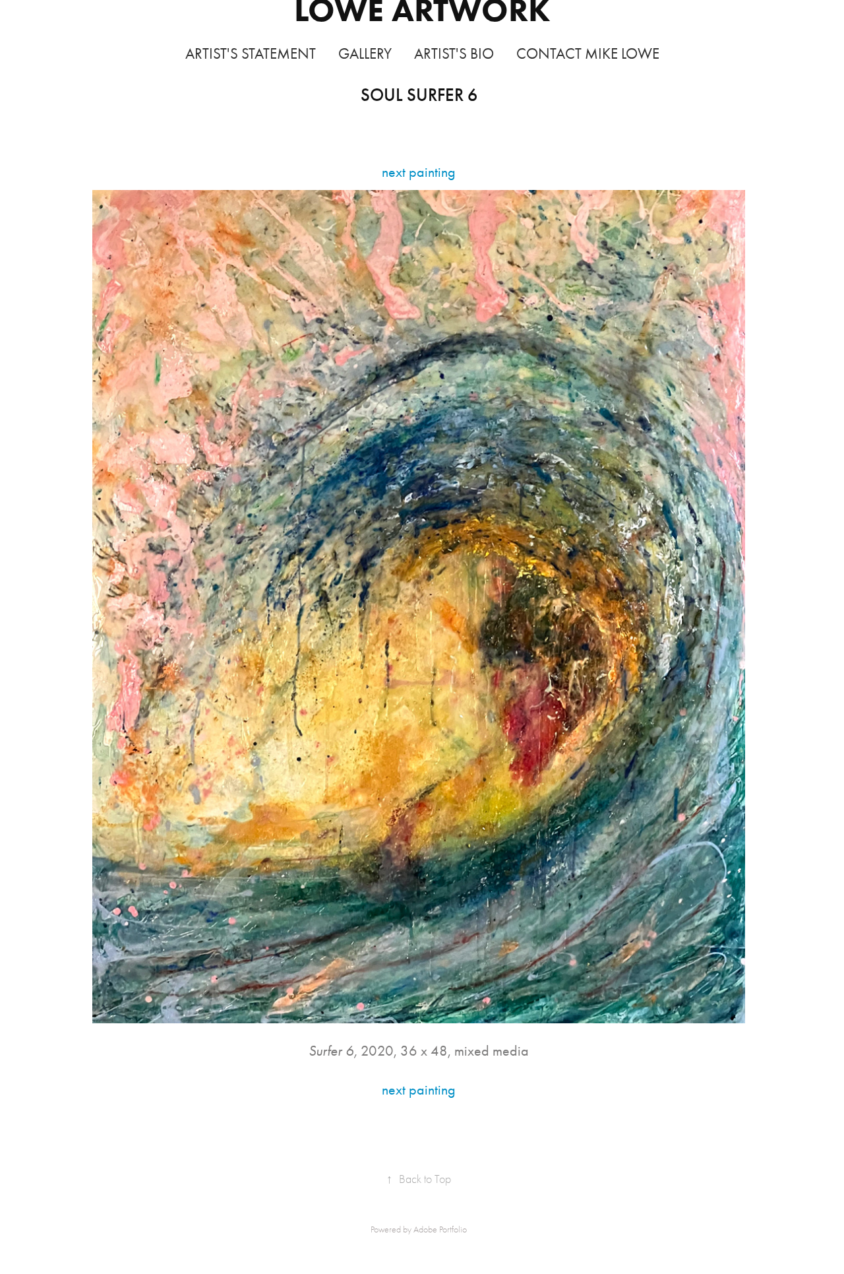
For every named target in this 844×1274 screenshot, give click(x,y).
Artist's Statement (250, 54)
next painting (419, 172)
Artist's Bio (454, 54)
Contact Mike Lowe (587, 54)
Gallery (365, 54)
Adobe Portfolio (440, 1229)
